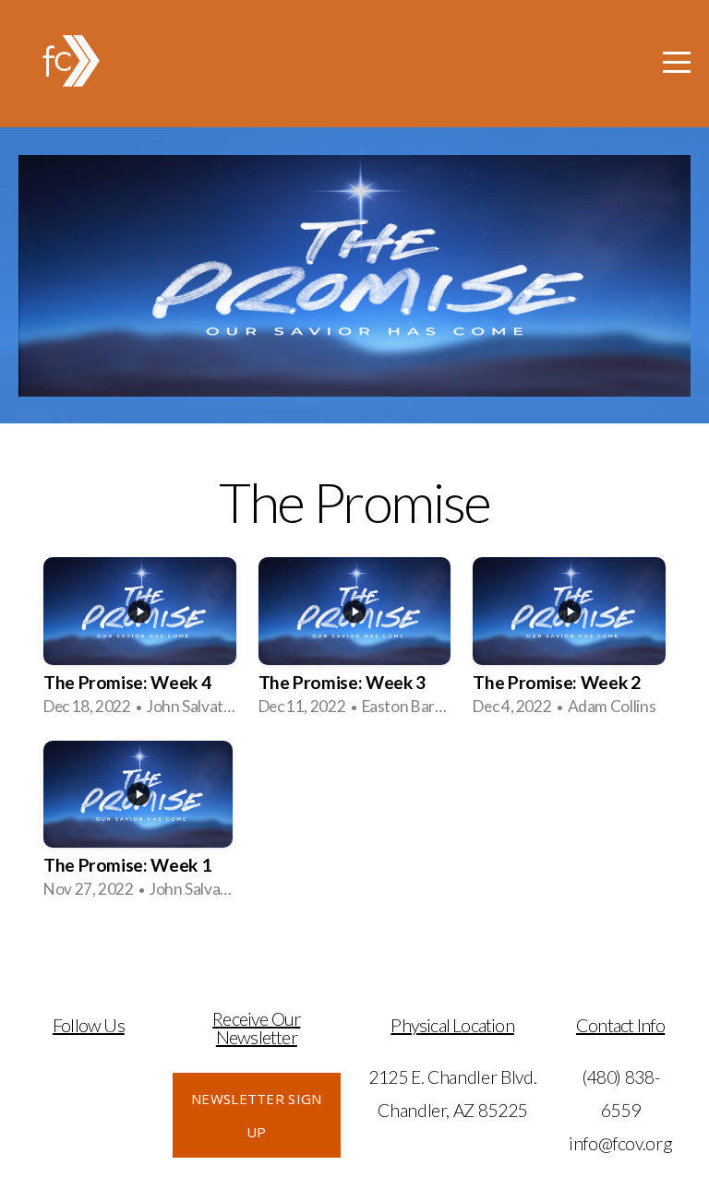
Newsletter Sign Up (256, 1115)
